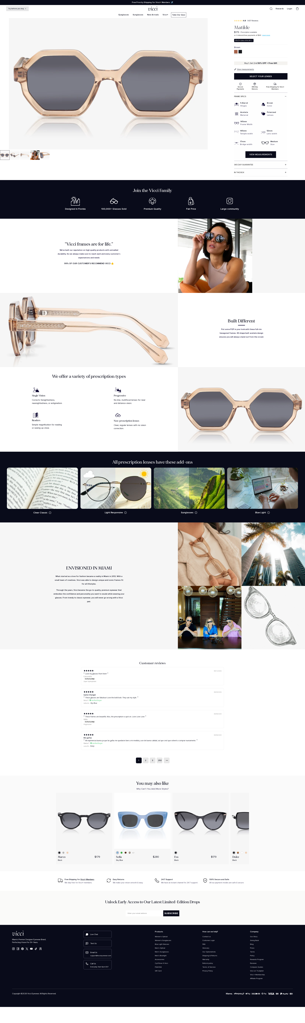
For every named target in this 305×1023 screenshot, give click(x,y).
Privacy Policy (207, 971)
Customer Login (208, 940)
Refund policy (207, 963)
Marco (62, 857)
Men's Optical (160, 948)
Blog (252, 944)
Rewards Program (257, 959)
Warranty (205, 959)
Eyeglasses (124, 15)
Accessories (159, 959)
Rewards (280, 9)
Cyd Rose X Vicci (161, 963)
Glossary (205, 948)
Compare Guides (256, 967)
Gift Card (158, 971)
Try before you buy (16, 9)
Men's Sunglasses (162, 952)
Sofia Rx (86, 703)
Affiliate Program (256, 978)
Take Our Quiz (178, 15)
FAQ (203, 944)
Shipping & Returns (209, 956)
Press (252, 948)
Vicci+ (165, 15)
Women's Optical (161, 936)
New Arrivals (153, 15)
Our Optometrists (209, 952)
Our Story (253, 936)
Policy (252, 956)
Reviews (253, 963)
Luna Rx (86, 746)
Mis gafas (88, 738)
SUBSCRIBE (171, 913)
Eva (176, 857)
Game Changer (90, 695)
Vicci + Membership (257, 975)
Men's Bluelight (161, 956)
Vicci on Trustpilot (257, 971)
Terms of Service (209, 967)
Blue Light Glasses (162, 944)
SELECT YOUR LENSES (261, 76)
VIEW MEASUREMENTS (260, 155)
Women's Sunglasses (163, 940)
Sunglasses (138, 15)
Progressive (87, 724)
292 (160, 760)
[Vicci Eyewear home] (152, 8)
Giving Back (254, 940)
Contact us (206, 936)
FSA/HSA (158, 967)
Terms (252, 952)
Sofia (119, 857)
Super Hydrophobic (90, 681)
